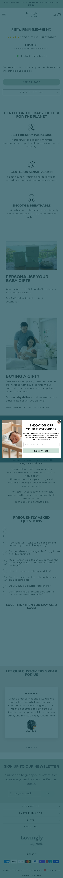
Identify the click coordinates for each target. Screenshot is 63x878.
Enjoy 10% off (41, 451)
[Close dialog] (59, 422)
